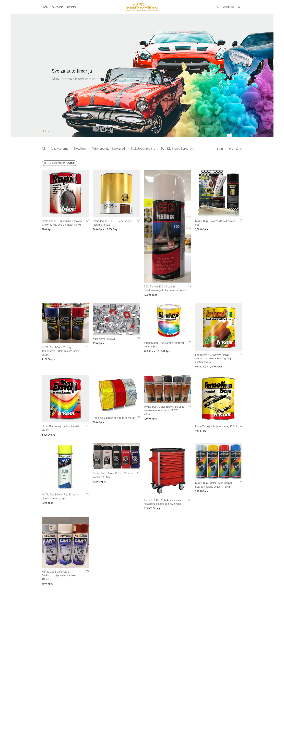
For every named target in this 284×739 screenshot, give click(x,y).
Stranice (72, 7)
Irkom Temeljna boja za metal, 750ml (216, 426)
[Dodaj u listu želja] (87, 220)
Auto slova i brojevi (104, 338)
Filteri (219, 148)
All (43, 148)
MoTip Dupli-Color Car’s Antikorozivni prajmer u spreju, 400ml (59, 575)
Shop (45, 7)
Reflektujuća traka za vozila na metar (114, 417)
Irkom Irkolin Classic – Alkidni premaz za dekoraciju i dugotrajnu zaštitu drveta (214, 358)
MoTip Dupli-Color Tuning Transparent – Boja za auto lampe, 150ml (61, 351)
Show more (46, 229)
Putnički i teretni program (177, 148)
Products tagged (61, 163)
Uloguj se (228, 6)
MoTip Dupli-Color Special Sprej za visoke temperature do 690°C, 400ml (164, 410)
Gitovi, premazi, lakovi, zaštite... (74, 79)
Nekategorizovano (143, 148)
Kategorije (57, 7)
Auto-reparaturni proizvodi (108, 148)
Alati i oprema (59, 148)
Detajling (80, 148)
